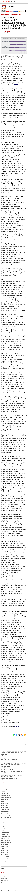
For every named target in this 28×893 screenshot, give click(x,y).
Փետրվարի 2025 (5, 807)
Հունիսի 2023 (4, 848)
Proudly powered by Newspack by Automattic (10, 890)
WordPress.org (4, 882)
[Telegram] (11, 1)
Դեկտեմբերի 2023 (5, 836)
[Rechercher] (25, 744)
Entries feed (4, 878)
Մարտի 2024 (4, 830)
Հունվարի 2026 (5, 791)
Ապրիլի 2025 (4, 803)
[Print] (21, 734)
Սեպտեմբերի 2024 (6, 817)
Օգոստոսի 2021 (5, 862)
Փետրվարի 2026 (5, 789)
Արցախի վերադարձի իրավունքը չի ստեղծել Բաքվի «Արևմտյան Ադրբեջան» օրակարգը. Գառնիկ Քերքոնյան (13, 753)
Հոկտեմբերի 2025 (5, 795)
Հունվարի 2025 (5, 809)
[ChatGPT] (19, 734)
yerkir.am (16, 84)
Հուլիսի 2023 (4, 846)
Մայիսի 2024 (4, 826)
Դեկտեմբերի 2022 (5, 860)
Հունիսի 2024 (4, 824)
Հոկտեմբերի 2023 (5, 840)
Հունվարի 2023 (5, 858)
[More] (26, 734)
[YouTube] (14, 1)
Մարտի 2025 (4, 805)
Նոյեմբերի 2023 (5, 838)
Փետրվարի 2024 (5, 832)
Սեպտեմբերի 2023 (6, 842)
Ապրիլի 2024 (4, 828)
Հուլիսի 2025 (4, 799)
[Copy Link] (24, 734)
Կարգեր (3, 868)
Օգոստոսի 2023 (5, 844)
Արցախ (3, 14)
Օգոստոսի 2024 (5, 819)
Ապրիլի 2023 (4, 852)
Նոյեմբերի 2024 (5, 813)
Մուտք (3, 876)
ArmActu (10, 6)
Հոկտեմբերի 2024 (5, 815)
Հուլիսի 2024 (4, 821)
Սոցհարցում (18, 14)
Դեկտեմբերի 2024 (5, 811)
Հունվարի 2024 (5, 834)
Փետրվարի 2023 (5, 856)
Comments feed (4, 880)
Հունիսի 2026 (4, 785)
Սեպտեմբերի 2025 (6, 797)
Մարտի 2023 (4, 854)
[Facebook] (15, 734)
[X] (18, 734)
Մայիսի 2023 (4, 850)
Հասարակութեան (10, 14)
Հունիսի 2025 (4, 801)
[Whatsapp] (13, 734)
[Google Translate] (22, 734)
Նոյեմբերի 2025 (5, 793)
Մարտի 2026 (4, 787)
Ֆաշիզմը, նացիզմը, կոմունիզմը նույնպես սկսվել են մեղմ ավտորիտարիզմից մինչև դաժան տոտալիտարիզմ (13, 765)
